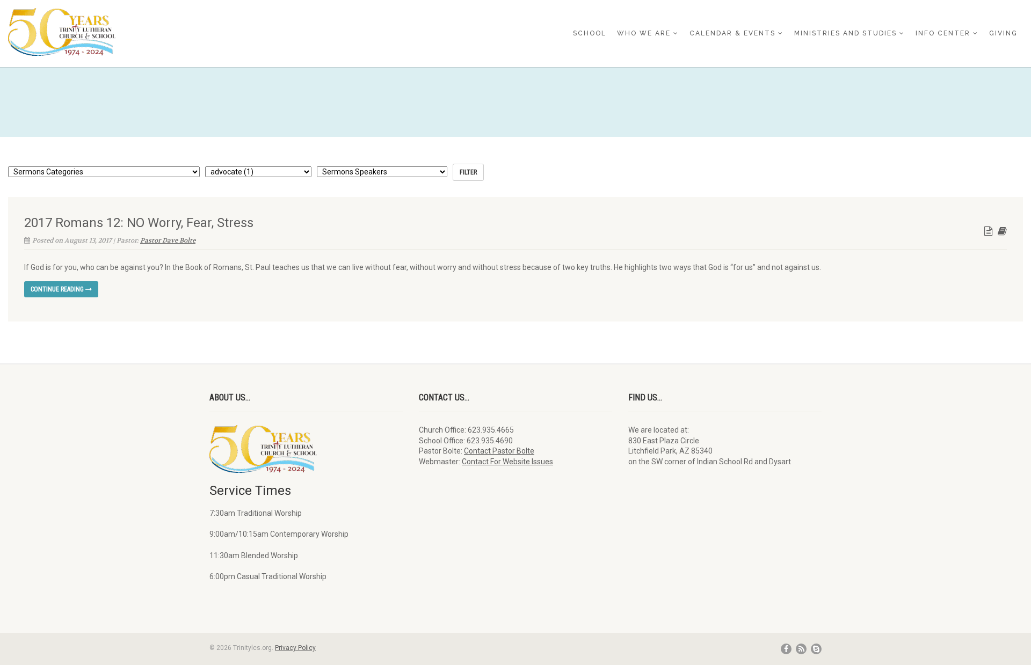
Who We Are (644, 33)
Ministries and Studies (845, 33)
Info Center (943, 33)
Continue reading (58, 289)
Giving (1003, 33)
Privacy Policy (295, 648)
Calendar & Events (732, 33)
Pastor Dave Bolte (167, 240)
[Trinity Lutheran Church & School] (172, 32)
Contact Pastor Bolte (499, 451)
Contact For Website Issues (507, 461)
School (589, 33)
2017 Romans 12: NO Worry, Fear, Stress (138, 222)
